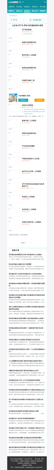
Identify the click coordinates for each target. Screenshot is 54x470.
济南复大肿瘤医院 (39, 235)
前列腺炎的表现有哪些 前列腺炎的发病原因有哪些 (25, 438)
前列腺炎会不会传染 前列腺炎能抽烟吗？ (22, 418)
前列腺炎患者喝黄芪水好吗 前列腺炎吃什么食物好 (25, 254)
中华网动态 (33, 463)
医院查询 (27, 11)
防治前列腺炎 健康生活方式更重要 (20, 264)
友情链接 (26, 463)
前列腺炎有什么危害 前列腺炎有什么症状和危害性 (25, 274)
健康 (20, 2)
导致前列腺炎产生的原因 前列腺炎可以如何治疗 (24, 339)
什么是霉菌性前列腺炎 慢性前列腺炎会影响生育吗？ (26, 361)
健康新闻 (11, 7)
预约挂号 (23, 100)
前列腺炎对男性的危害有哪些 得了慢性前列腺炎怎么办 (27, 390)
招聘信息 (33, 461)
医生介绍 (35, 11)
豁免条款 (20, 463)
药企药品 (19, 7)
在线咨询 (39, 100)
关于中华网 (14, 461)
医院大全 (19, 11)
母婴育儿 (11, 11)
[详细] (42, 259)
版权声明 (39, 461)
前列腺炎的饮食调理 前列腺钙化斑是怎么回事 (24, 411)
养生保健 (43, 7)
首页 (10, 15)
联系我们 (27, 461)
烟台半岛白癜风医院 (14, 235)
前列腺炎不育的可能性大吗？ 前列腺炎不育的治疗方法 (27, 428)
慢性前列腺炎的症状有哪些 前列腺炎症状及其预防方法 (27, 447)
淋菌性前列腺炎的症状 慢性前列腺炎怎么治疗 (24, 370)
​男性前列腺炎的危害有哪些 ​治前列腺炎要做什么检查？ (27, 318)
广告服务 (21, 461)
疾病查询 (43, 11)
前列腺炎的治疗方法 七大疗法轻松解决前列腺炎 (24, 380)
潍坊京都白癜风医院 (27, 235)
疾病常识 (35, 7)
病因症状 (27, 7)
